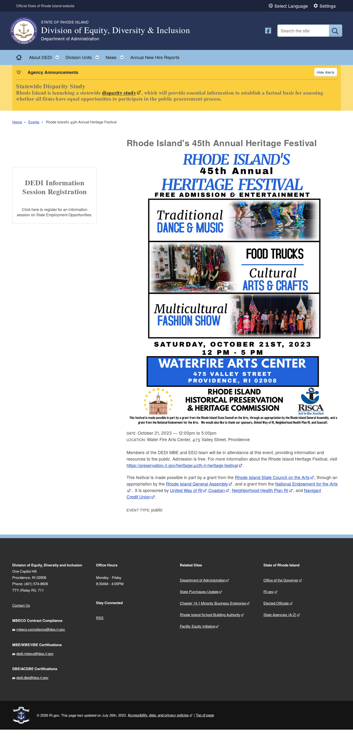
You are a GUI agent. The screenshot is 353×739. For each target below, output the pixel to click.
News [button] (116, 56)
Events (33, 121)
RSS (99, 617)
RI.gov (268, 591)
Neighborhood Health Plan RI (260, 490)
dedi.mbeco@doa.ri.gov (35, 653)
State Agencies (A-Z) (279, 614)
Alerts (330, 72)
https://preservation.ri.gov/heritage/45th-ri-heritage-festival (182, 465)
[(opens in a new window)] (268, 30)
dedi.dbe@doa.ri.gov (32, 677)
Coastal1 (216, 490)
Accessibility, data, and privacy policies (158, 714)
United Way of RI (186, 490)
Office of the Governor (280, 580)
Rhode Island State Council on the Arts (272, 477)
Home (17, 121)
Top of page (205, 714)
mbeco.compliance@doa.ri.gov (40, 629)
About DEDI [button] (45, 56)
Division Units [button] (84, 56)
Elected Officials (276, 603)
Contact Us (21, 605)
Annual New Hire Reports (154, 57)
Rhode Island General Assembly (197, 484)
